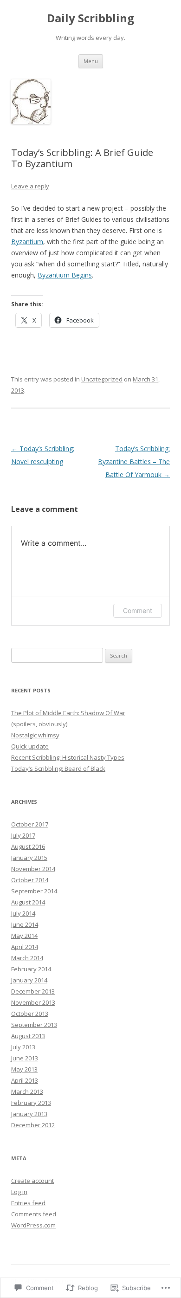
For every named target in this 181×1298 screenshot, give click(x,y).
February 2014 (31, 969)
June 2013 (24, 1058)
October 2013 (29, 1013)
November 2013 (33, 1002)
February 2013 (31, 1102)
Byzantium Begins (65, 275)
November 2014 (33, 869)
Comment (137, 610)
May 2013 (24, 1069)
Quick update (30, 746)
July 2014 (23, 913)
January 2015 (29, 857)
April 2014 (24, 947)
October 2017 (29, 824)
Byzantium (27, 241)
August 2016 (28, 846)
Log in (19, 1192)
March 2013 (27, 1091)
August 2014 (28, 902)
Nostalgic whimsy (35, 735)
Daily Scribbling (90, 18)
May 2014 (24, 935)
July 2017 (23, 835)
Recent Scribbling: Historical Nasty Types (67, 757)
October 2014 (29, 880)
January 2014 (29, 980)
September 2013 (34, 1024)
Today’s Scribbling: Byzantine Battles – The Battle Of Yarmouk (134, 461)
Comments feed (33, 1214)
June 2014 (24, 924)
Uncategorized (102, 379)
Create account (32, 1180)
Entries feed (28, 1203)
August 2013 (28, 1036)
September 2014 (34, 891)
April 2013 (24, 1080)
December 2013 (33, 991)
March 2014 (27, 958)
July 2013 (23, 1047)
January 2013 (29, 1114)
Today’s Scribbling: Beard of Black (58, 768)
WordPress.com (33, 1225)
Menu (91, 61)
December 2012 (33, 1125)
